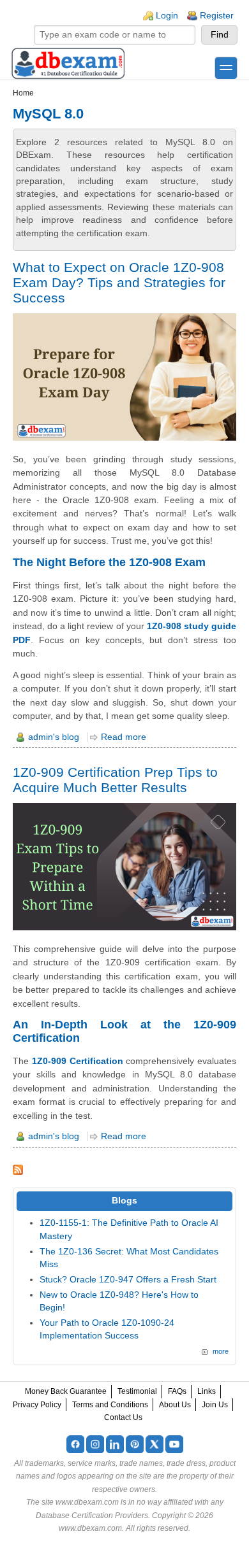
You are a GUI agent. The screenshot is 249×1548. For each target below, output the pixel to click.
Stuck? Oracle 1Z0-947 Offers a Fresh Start (128, 1279)
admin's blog (53, 737)
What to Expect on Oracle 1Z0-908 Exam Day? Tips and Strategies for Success (119, 282)
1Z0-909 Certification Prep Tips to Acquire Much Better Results (115, 780)
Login (167, 15)
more (221, 1351)
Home (23, 93)
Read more (123, 737)
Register (217, 15)
